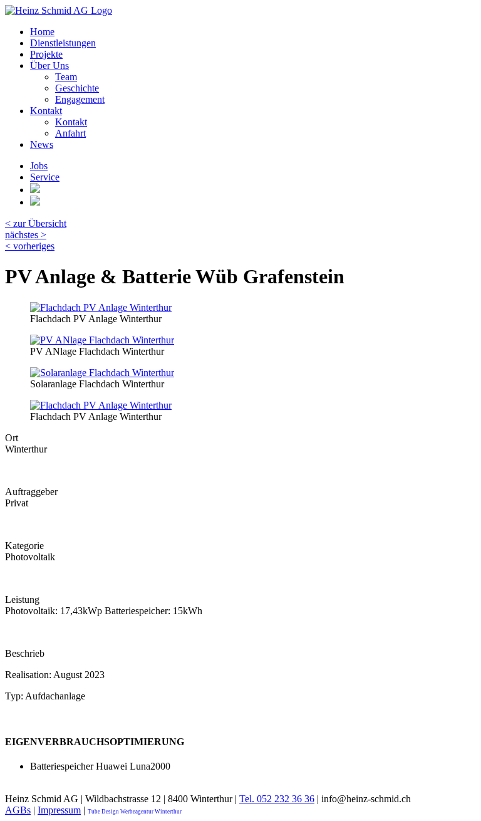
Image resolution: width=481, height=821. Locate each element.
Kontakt (46, 110)
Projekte (46, 54)
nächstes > (25, 234)
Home (42, 31)
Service (44, 177)
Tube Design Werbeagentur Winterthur (135, 811)
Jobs (39, 165)
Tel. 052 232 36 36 (276, 798)
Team (66, 76)
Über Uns (49, 65)
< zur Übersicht (35, 223)
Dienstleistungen (63, 43)
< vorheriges (29, 246)
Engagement (80, 99)
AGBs (18, 810)
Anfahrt (70, 133)
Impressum (59, 810)
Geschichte (77, 88)
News (41, 144)
